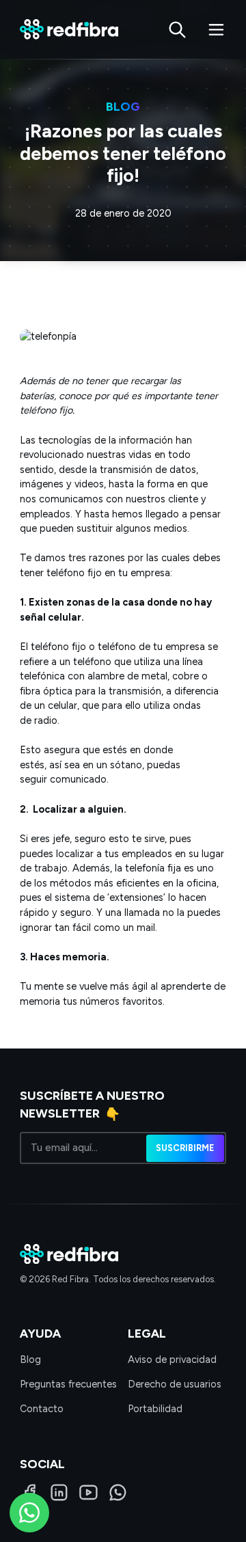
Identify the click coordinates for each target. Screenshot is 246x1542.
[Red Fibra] (69, 29)
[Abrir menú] (216, 30)
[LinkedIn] (59, 1492)
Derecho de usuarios (174, 1384)
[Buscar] (177, 30)
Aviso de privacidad (172, 1359)
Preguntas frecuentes (68, 1384)
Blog (30, 1359)
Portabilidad (155, 1409)
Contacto (42, 1409)
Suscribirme (185, 1147)
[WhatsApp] (118, 1492)
